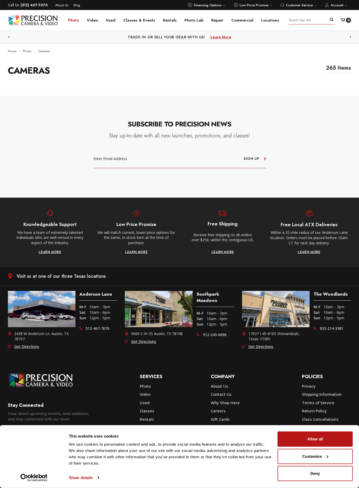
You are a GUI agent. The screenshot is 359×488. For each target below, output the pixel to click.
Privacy (309, 386)
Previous (8, 37)
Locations (270, 20)
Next (350, 37)
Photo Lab (193, 20)
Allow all (315, 439)
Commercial (242, 20)
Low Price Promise (254, 5)
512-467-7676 (97, 328)
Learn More (221, 37)
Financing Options (208, 5)
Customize (312, 456)
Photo (73, 20)
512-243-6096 (215, 334)
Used (110, 20)
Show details (81, 477)
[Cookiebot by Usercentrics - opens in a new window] (34, 478)
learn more (50, 252)
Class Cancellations (320, 419)
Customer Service (299, 5)
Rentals (170, 20)
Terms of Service (318, 402)
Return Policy (314, 410)
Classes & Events (139, 20)
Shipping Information (322, 394)
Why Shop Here (225, 402)
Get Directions (26, 346)
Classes (147, 410)
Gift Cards (220, 419)
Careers (218, 410)
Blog (77, 5)
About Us (61, 5)
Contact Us (221, 394)
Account (337, 5)
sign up (251, 158)
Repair (217, 20)
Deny (315, 473)
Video (92, 20)
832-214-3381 (331, 328)
